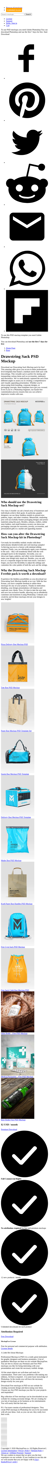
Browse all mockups (14, 8)
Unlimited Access (14, 10)
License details (7, 1348)
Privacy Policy (24, 1451)
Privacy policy (12, 1462)
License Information (9, 1451)
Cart (7, 25)
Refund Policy (37, 1451)
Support (9, 21)
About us (4, 1453)
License (9, 19)
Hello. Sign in (11, 23)
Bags (8, 350)
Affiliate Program (16, 1453)
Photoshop (13, 32)
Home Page (10, 348)
